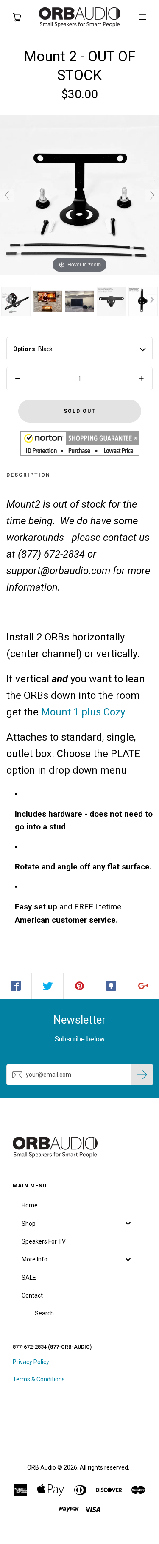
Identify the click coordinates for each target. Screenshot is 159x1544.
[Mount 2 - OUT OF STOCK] (16, 301)
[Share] (16, 986)
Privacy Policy (31, 1361)
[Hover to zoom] (79, 195)
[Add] (143, 986)
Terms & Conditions (39, 1379)
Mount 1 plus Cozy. (84, 712)
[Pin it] (79, 986)
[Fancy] (111, 986)
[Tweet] (48, 986)
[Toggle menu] (128, 1223)
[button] (79, 443)
